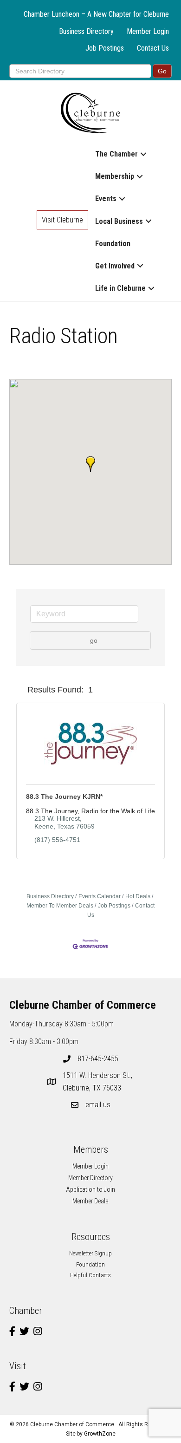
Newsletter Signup (90, 1253)
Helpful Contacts (90, 1275)
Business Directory (86, 31)
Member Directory (90, 1178)
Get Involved (115, 265)
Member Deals (90, 1201)
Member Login (148, 31)
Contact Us (153, 48)
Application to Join (90, 1189)
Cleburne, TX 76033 (98, 1081)
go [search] (93, 640)
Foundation (112, 243)
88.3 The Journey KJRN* (64, 796)
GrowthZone (100, 1433)
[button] (90, 464)
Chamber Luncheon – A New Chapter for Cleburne (96, 14)
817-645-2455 (98, 1058)
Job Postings (104, 48)
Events (105, 198)
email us (97, 1104)
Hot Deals (137, 896)
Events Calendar (99, 896)
